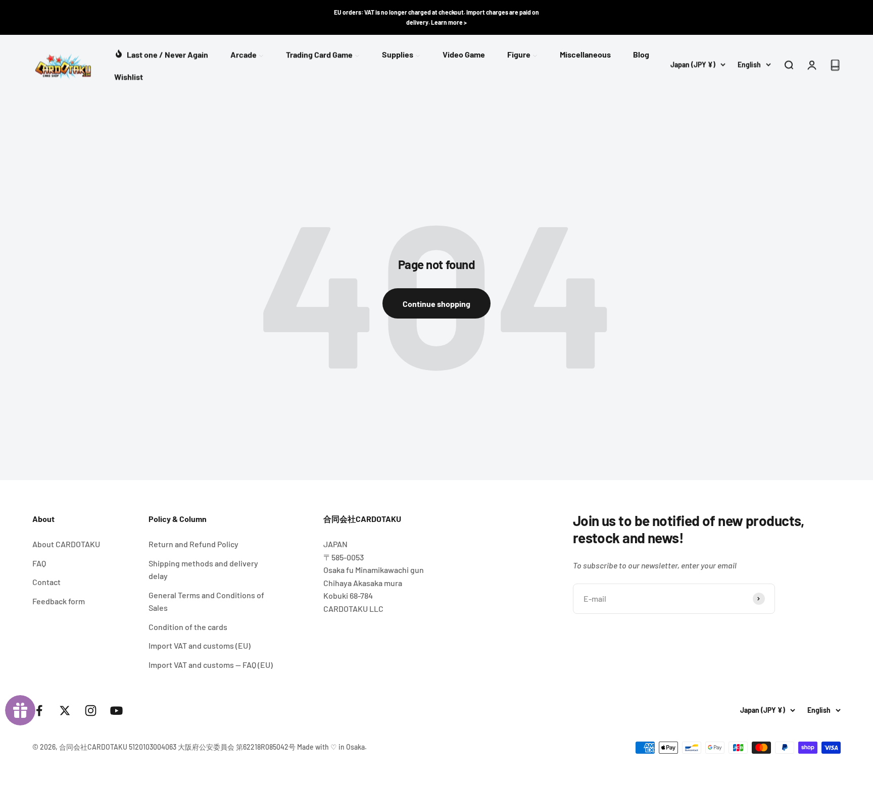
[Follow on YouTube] (116, 710)
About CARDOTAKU (66, 544)
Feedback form (58, 601)
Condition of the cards (188, 627)
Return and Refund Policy (193, 544)
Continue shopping (436, 303)
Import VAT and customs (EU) (200, 645)
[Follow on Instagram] (91, 710)
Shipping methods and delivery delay (203, 569)
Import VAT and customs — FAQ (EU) (211, 664)
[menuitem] (161, 53)
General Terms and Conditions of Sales (206, 601)
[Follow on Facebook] (39, 710)
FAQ (39, 563)
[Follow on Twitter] (65, 710)
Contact (46, 582)
